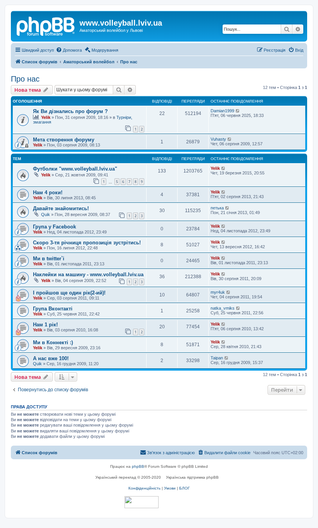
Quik (45, 214)
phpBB (138, 466)
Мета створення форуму (63, 140)
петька (217, 208)
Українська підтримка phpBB (192, 477)
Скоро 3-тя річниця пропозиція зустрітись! (87, 243)
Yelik (45, 117)
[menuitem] (69, 50)
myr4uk (218, 292)
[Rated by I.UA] (141, 502)
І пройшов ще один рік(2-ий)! (69, 293)
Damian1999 (222, 110)
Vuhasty (218, 139)
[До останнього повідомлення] (237, 110)
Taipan (217, 357)
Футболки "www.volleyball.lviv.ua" (75, 169)
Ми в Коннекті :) (53, 342)
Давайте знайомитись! (61, 208)
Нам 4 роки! (47, 192)
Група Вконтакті (53, 309)
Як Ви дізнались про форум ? (70, 111)
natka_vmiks (223, 308)
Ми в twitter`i (48, 258)
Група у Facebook (54, 227)
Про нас (25, 79)
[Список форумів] (46, 25)
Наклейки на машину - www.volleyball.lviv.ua (88, 274)
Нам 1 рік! (45, 325)
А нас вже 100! (51, 358)
